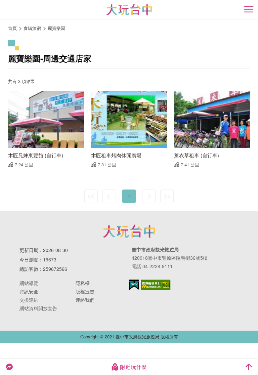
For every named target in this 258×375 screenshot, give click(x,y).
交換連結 (28, 299)
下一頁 (149, 196)
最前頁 (91, 196)
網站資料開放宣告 (38, 308)
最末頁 (167, 196)
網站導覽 (28, 283)
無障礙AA (156, 285)
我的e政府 (134, 285)
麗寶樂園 (56, 28)
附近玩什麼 (133, 367)
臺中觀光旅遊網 (129, 9)
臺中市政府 (129, 231)
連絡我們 (85, 299)
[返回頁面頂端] (248, 367)
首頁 (12, 28)
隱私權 (83, 283)
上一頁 (109, 196)
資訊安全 (28, 291)
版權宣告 (85, 291)
